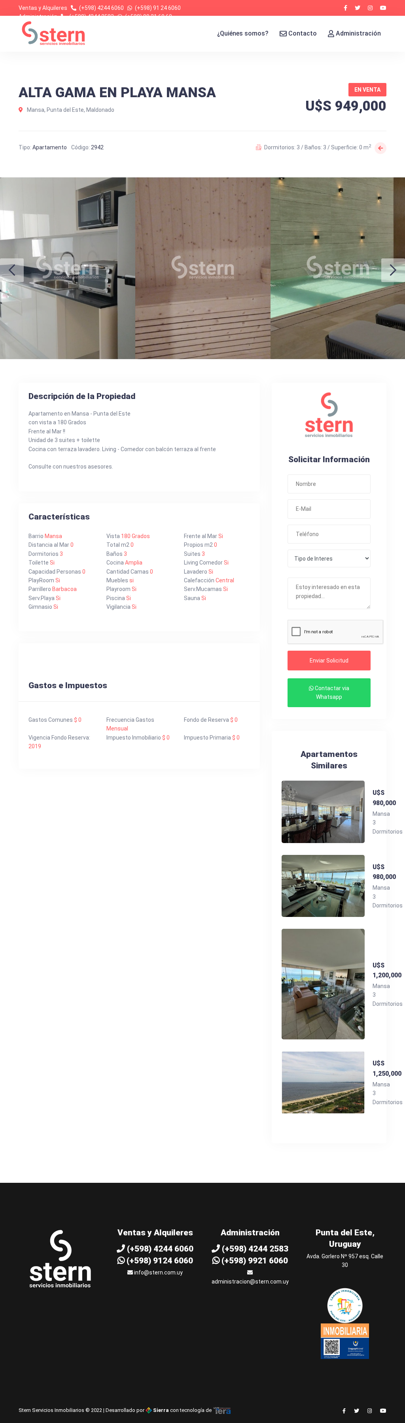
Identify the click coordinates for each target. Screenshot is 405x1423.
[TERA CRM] (222, 1410)
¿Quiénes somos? (243, 33)
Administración (358, 33)
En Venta (367, 90)
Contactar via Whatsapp (331, 692)
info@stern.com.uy (158, 1272)
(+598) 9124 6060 (159, 1260)
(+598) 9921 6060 (254, 1260)
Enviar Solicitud (329, 660)
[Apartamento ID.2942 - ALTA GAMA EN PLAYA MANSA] (67, 268)
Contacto (302, 33)
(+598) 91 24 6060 (158, 8)
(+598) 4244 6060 (101, 8)
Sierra (161, 1410)
